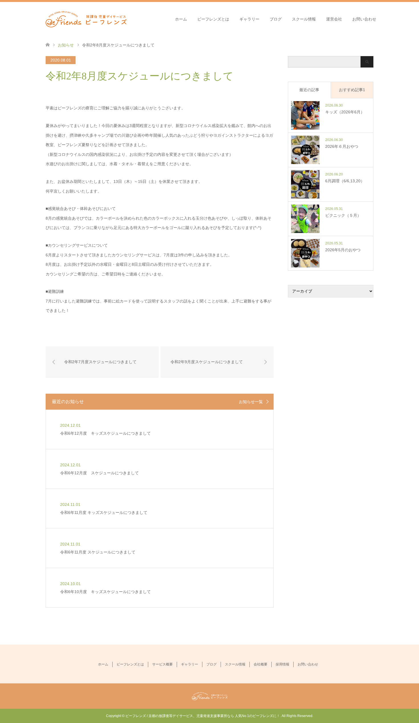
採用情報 (282, 664)
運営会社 (334, 19)
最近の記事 (309, 89)
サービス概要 (162, 664)
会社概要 (260, 664)
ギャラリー (249, 19)
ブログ (276, 19)
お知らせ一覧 (251, 402)
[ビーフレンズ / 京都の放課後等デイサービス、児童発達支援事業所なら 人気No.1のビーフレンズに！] (86, 18)
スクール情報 (304, 19)
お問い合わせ (364, 19)
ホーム (181, 19)
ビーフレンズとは (213, 19)
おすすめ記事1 (352, 89)
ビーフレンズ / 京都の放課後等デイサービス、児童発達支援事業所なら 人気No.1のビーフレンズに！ (202, 716)
